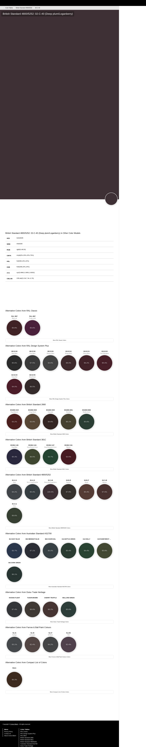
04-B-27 (86, 481)
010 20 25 (14, 376)
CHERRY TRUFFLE (50, 597)
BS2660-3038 (32, 411)
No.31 (14, 634)
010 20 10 (68, 352)
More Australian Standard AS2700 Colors (59, 586)
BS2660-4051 (68, 411)
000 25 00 (32, 352)
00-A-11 (14, 481)
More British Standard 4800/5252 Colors (59, 528)
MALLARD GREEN (68, 597)
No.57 (50, 634)
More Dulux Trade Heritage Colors (59, 621)
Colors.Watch (14, 724)
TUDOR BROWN (32, 597)
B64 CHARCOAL (50, 539)
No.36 (32, 634)
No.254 (68, 634)
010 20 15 (86, 352)
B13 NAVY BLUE (14, 539)
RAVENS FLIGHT (14, 597)
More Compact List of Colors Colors (59, 692)
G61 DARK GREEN (14, 562)
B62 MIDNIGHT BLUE (32, 539)
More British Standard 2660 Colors (59, 434)
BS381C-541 (68, 446)
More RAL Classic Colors (59, 340)
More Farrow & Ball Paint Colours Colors (59, 657)
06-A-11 (14, 504)
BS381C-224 (32, 446)
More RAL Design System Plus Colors (59, 399)
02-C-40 (50, 481)
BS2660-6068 (86, 411)
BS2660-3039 (50, 411)
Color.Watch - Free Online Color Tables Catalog (16, 3)
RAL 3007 (14, 317)
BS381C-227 (50, 446)
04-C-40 (104, 481)
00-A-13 (32, 481)
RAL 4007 (32, 317)
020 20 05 (32, 376)
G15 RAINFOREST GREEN (105, 539)
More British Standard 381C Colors (59, 469)
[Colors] (1, 8)
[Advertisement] (59, 217)
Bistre (14, 668)
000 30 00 (50, 352)
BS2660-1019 (14, 411)
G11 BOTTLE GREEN (68, 539)
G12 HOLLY (86, 539)
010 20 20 (104, 352)
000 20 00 (14, 352)
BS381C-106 (14, 446)
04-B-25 (68, 481)
